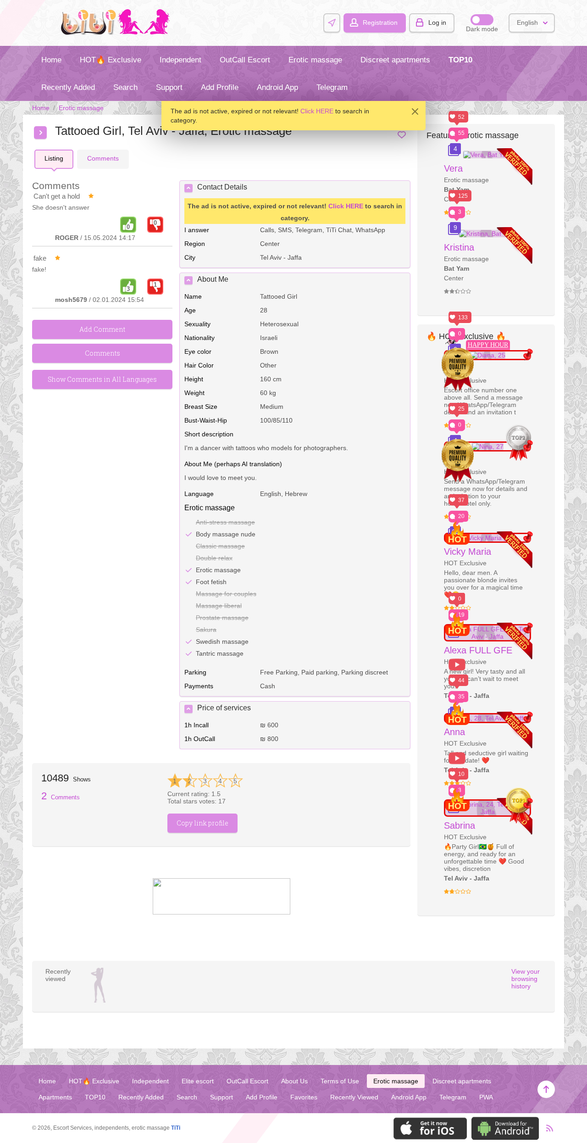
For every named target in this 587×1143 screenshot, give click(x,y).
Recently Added (68, 87)
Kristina (459, 247)
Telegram (332, 87)
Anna (454, 732)
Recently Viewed (354, 1097)
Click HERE (316, 111)
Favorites (303, 1097)
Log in (437, 22)
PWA (486, 1097)
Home (51, 60)
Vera (453, 168)
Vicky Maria (467, 551)
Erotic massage (315, 60)
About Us (294, 1081)
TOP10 (460, 60)
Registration (380, 22)
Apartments (55, 1097)
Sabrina (459, 825)
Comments (60, 797)
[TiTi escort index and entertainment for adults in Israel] (118, 32)
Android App (277, 87)
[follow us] (221, 912)
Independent (180, 60)
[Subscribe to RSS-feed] (547, 1128)
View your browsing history (525, 979)
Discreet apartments (395, 60)
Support (169, 87)
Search (125, 87)
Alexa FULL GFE (478, 650)
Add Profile (219, 87)
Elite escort (198, 1081)
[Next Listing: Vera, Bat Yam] (40, 132)
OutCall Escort (245, 60)
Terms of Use (340, 1081)
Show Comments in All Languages (102, 379)
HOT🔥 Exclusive (110, 60)
